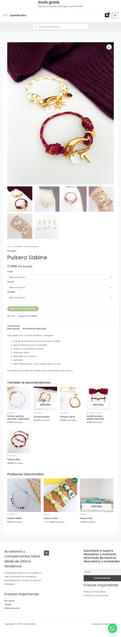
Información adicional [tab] (34, 328)
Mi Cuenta (9, 600)
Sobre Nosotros (12, 608)
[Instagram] (46, 553)
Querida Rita (18, 15)
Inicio (9, 246)
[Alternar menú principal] (115, 15)
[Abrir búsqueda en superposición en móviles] (60, 27)
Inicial (10, 281)
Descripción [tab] (13, 328)
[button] (109, 47)
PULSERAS (18, 246)
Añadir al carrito (23, 308)
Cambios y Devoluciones (96, 595)
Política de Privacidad (94, 591)
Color (10, 271)
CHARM (11, 292)
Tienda (7, 604)
